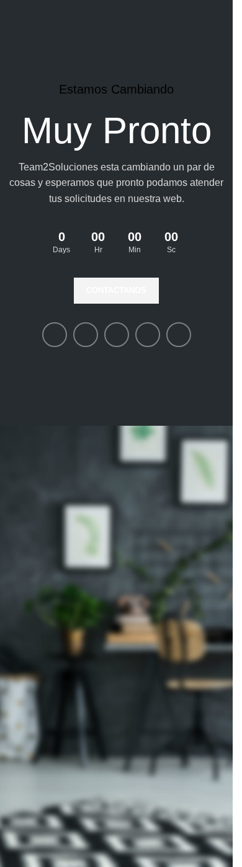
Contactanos (116, 290)
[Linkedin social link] (116, 334)
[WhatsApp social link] (147, 334)
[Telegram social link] (178, 334)
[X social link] (85, 334)
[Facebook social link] (54, 334)
